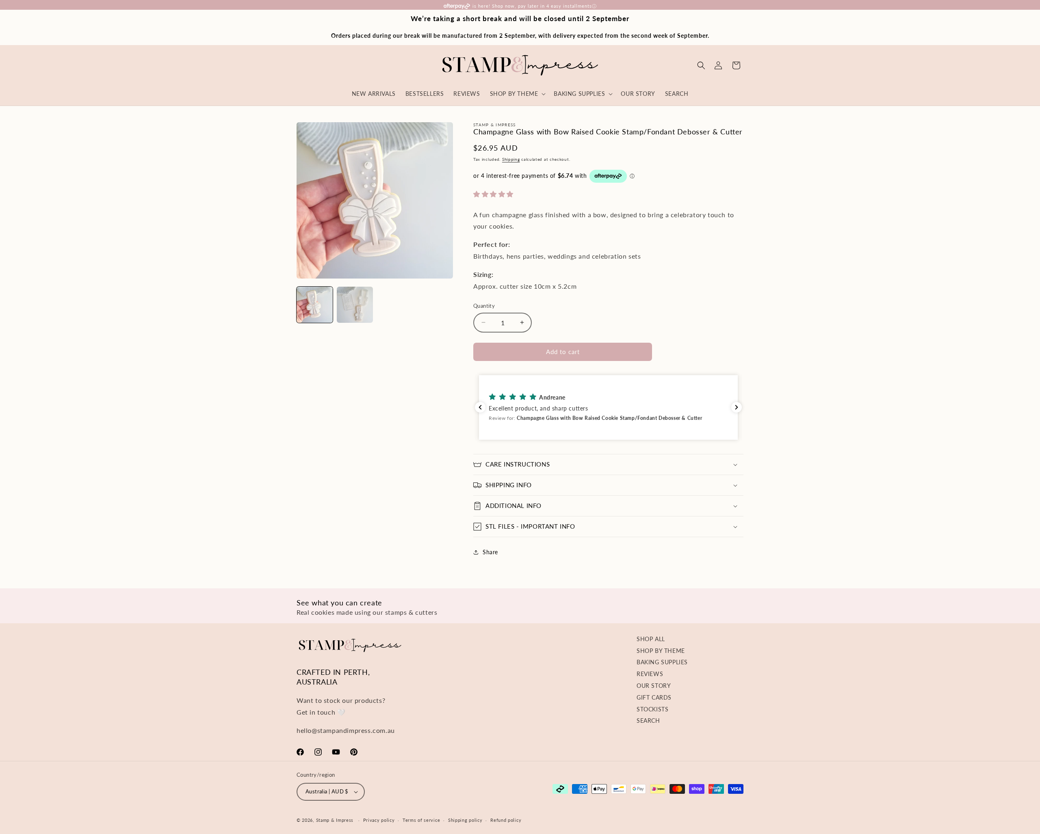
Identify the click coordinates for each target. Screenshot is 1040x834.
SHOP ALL (651, 638)
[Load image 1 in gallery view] (315, 305)
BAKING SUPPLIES (662, 662)
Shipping (511, 159)
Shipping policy (465, 820)
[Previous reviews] (480, 407)
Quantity (484, 305)
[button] (701, 65)
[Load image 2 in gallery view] (355, 305)
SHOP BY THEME (661, 650)
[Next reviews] (736, 407)
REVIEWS (650, 673)
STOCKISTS (652, 709)
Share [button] (490, 552)
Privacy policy (379, 820)
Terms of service (421, 820)
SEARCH (648, 720)
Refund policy (505, 820)
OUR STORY (654, 685)
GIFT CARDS (654, 697)
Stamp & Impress (335, 820)
